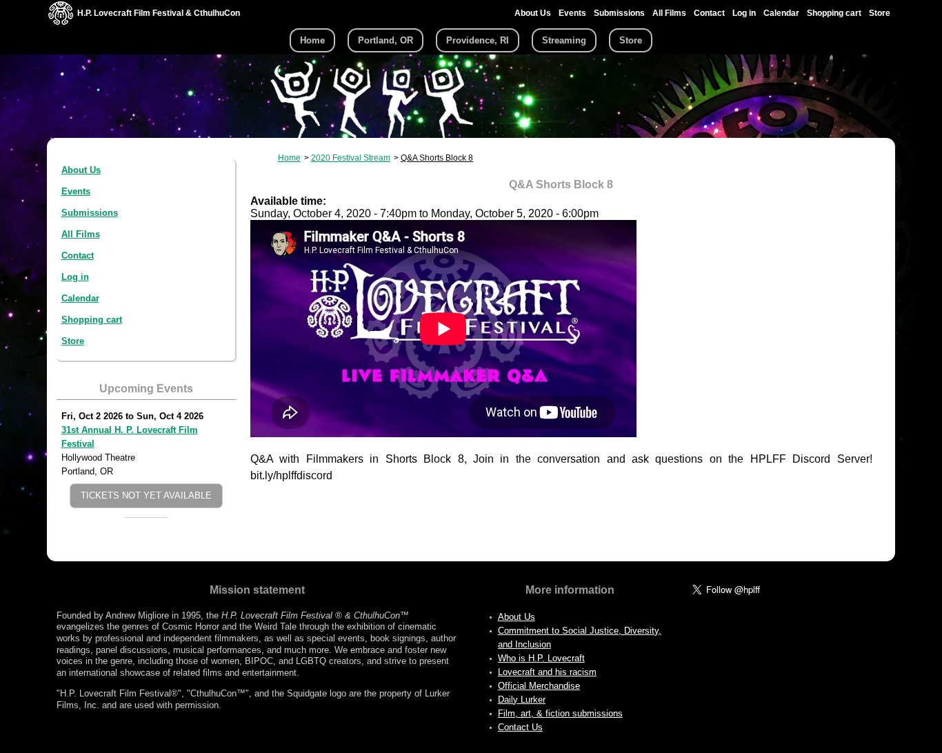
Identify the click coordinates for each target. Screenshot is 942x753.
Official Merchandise (539, 686)
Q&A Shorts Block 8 (437, 158)
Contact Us (520, 727)
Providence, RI (477, 40)
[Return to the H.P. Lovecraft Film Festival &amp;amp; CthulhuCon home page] (61, 22)
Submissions (619, 13)
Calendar (781, 13)
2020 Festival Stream (350, 158)
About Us (532, 13)
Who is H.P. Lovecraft (541, 658)
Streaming (564, 40)
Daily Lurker (521, 699)
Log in (744, 13)
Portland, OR (385, 40)
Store (879, 13)
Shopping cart (834, 13)
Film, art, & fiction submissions (560, 713)
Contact (709, 13)
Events (572, 13)
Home (312, 40)
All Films (669, 13)
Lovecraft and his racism (547, 672)
